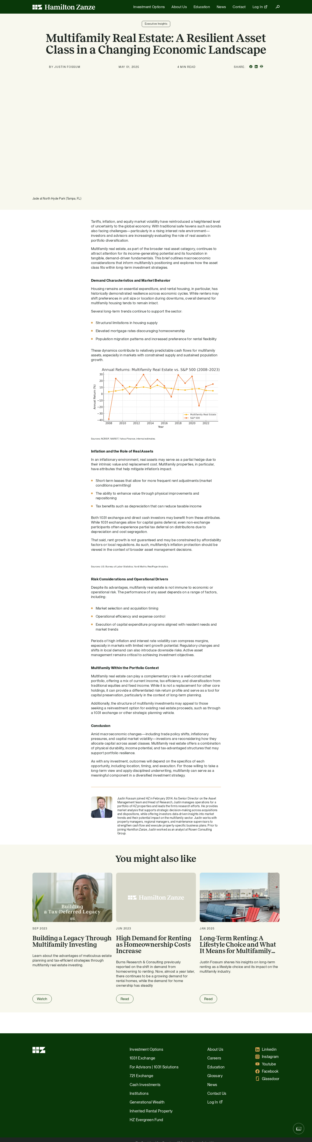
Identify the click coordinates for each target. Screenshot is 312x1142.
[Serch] (276, 7)
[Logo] (63, 7)
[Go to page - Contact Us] (298, 1128)
